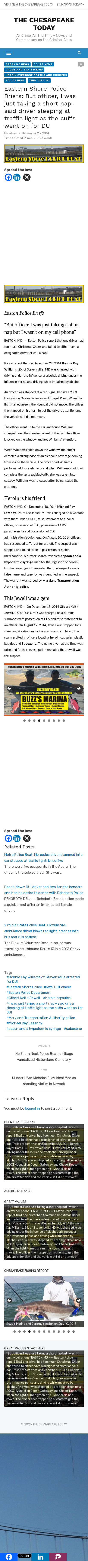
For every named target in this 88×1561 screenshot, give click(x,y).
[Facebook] (8, 177)
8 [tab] (59, 720)
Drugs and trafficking (24, 69)
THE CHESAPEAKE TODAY (44, 24)
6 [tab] (49, 720)
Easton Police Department (30, 993)
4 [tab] (39, 720)
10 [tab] (59, 1331)
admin (13, 133)
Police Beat (15, 80)
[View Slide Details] (44, 1301)
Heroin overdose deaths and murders (36, 75)
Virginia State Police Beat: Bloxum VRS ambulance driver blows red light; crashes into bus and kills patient (41, 931)
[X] (27, 177)
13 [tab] (74, 1331)
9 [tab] (64, 720)
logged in (32, 1108)
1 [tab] (24, 720)
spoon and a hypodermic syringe (35, 1029)
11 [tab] (64, 1331)
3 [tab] (34, 720)
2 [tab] (29, 720)
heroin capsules (57, 998)
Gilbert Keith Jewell (24, 998)
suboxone (74, 1029)
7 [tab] (54, 720)
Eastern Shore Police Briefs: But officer (40, 987)
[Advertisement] (44, 233)
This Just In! (39, 80)
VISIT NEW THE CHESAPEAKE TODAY (28, 4)
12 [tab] (69, 1331)
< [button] (9, 688)
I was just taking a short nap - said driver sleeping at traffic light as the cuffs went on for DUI (44, 1007)
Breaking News (17, 64)
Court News (43, 64)
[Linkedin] (17, 177)
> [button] (78, 688)
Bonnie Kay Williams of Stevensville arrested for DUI (43, 979)
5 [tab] (44, 720)
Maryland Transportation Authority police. (42, 1018)
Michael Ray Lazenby (25, 1023)
